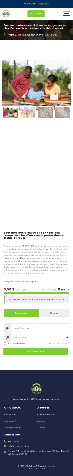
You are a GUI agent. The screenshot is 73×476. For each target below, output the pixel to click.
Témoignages (10, 414)
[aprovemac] (6, 14)
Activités (41, 421)
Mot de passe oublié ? (59, 343)
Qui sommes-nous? (46, 414)
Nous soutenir (10, 421)
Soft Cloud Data (38, 468)
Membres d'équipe (13, 428)
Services (41, 428)
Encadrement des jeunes (26, 281)
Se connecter (35, 351)
